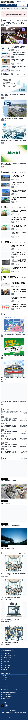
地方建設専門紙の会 (6, 696)
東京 (5, 8)
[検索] (26, 5)
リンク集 (4, 686)
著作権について (5, 661)
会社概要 (4, 678)
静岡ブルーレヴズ (6, 698)
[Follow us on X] (2, 705)
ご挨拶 (3, 676)
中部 (14, 8)
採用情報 (4, 684)
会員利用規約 (5, 653)
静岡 (11, 8)
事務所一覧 (4, 680)
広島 (26, 8)
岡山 (23, 8)
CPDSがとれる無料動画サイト (8, 692)
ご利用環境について (6, 657)
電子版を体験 (15, 5)
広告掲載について (6, 665)
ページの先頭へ (14, 715)
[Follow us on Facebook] (6, 705)
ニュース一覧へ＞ (23, 172)
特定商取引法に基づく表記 (8, 655)
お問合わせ (19, 1)
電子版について (7, 5)
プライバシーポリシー (7, 659)
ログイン (24, 1)
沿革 (3, 682)
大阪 (17, 8)
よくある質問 (5, 667)
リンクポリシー (5, 663)
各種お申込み (11, 5)
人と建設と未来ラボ (6, 694)
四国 (20, 8)
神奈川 (8, 8)
